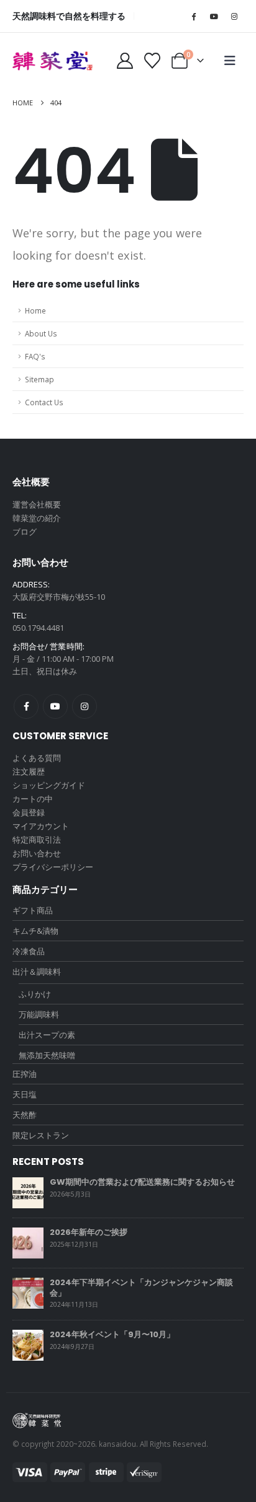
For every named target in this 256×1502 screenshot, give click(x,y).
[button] (230, 60)
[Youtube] (213, 16)
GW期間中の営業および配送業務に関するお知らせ (142, 1182)
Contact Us (44, 402)
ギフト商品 (32, 910)
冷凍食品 (28, 951)
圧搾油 (24, 1073)
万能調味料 (39, 1014)
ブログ (24, 531)
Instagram (84, 706)
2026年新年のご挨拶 (88, 1232)
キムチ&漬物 (35, 930)
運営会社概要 (36, 504)
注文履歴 (28, 771)
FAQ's (35, 356)
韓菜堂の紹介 (36, 518)
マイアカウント (40, 826)
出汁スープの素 (47, 1034)
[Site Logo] (52, 60)
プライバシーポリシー (52, 866)
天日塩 (24, 1094)
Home (35, 310)
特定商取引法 (36, 839)
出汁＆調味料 (36, 971)
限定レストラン (40, 1135)
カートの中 (32, 798)
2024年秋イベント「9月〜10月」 (112, 1334)
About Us (41, 333)
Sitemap (39, 379)
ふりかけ (35, 993)
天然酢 (24, 1114)
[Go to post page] (27, 1192)
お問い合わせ (36, 853)
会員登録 (28, 812)
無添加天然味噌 (47, 1055)
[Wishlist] (152, 61)
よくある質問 (36, 757)
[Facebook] (193, 16)
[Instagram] (234, 16)
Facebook (26, 706)
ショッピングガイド (48, 785)
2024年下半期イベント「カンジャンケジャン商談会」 (141, 1287)
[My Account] (124, 61)
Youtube (55, 706)
